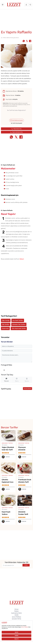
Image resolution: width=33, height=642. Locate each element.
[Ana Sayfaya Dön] (17, 606)
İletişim (16, 615)
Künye (16, 613)
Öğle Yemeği (5, 320)
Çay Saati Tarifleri (17, 320)
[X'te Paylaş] (27, 41)
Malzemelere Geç (17, 128)
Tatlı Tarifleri (5, 324)
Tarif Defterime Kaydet (17, 120)
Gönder (26, 568)
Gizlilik (16, 618)
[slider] (17, 114)
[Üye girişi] (26, 4)
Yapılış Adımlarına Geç (17, 132)
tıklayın (22, 259)
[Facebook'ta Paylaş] (30, 41)
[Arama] (30, 4)
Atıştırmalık (5, 328)
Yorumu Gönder (27, 393)
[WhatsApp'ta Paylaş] (23, 41)
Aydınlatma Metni (16, 616)
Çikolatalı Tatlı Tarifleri (18, 324)
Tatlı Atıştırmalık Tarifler (19, 328)
